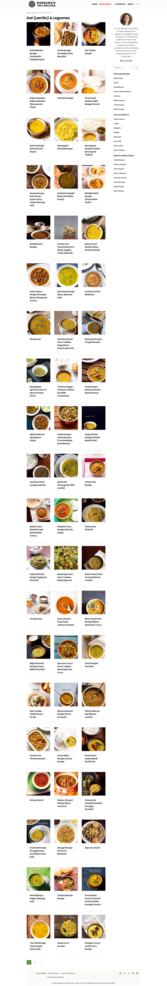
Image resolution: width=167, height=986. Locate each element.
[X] (125, 973)
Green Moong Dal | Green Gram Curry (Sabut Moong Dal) (37, 199)
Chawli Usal (36, 618)
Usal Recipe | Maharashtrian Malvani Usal (93, 389)
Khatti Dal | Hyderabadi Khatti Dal (91, 758)
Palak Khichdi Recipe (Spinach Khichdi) (38, 577)
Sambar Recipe (65, 98)
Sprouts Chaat (92, 847)
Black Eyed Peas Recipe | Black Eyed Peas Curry (93, 621)
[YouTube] (137, 973)
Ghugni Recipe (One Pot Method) (64, 850)
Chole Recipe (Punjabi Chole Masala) (65, 53)
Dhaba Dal (35, 339)
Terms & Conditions (67, 973)
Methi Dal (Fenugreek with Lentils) (66, 485)
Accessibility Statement (55, 977)
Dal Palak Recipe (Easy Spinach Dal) (66, 294)
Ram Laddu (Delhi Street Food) (36, 714)
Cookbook (120, 4)
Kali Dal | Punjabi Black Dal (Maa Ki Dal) (65, 196)
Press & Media (41, 973)
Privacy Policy (53, 973)
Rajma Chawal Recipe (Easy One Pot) (65, 803)
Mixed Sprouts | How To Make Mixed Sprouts (65, 577)
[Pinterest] (133, 973)
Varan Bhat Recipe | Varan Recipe (64, 758)
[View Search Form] (137, 4)
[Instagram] (129, 973)
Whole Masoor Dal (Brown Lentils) (92, 714)
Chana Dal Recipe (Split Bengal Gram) (92, 101)
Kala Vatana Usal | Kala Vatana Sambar (65, 621)
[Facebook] (120, 973)
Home (94, 4)
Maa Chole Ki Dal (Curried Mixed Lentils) (93, 577)
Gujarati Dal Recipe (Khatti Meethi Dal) (92, 437)
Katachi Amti (36, 800)
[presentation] (38, 34)
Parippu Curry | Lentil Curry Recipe (92, 946)
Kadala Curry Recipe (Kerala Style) (65, 529)
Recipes (34, 12)
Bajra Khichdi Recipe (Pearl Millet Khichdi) (37, 666)
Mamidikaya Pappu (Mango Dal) (37, 898)
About (131, 4)
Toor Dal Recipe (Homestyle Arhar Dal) (38, 946)
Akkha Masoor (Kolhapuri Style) (37, 437)
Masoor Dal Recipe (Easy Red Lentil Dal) (92, 247)
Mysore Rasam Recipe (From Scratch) (65, 714)
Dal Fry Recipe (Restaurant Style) (37, 148)
